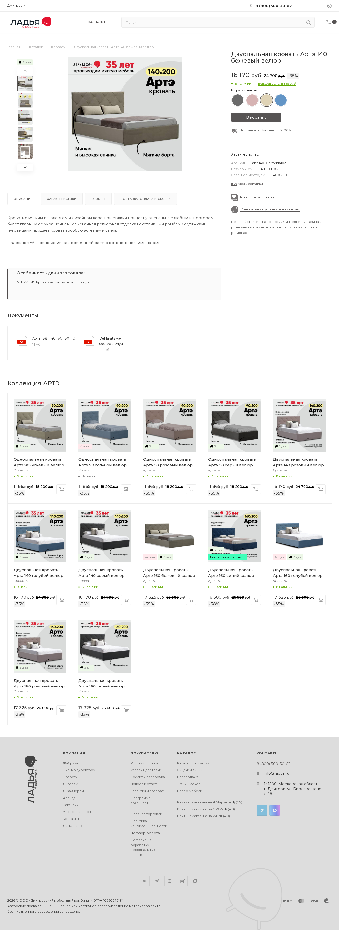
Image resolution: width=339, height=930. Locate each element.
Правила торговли (146, 814)
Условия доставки (146, 770)
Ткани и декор (189, 784)
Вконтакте (144, 881)
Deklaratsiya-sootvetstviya (111, 341)
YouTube (169, 881)
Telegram (262, 810)
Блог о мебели (189, 791)
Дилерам (70, 784)
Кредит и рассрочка (148, 777)
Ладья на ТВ (72, 826)
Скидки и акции (189, 770)
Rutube (182, 881)
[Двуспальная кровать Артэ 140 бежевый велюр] (125, 114)
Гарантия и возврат (147, 791)
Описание (23, 199)
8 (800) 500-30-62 (273, 5)
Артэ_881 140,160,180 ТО (53, 338)
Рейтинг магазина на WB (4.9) (203, 816)
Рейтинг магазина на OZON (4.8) (206, 809)
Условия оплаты (144, 763)
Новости (70, 777)
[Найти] (309, 22)
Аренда (69, 798)
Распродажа (188, 777)
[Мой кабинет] (329, 6)
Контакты (71, 819)
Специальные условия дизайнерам (270, 209)
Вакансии (71, 805)
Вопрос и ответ (144, 784)
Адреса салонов (77, 812)
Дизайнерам (73, 791)
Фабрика (70, 763)
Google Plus (195, 881)
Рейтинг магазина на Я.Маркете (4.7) (209, 802)
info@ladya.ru (276, 773)
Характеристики (61, 199)
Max (274, 810)
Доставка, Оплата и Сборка (145, 199)
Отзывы (98, 199)
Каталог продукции (193, 763)
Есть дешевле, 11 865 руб (277, 83)
